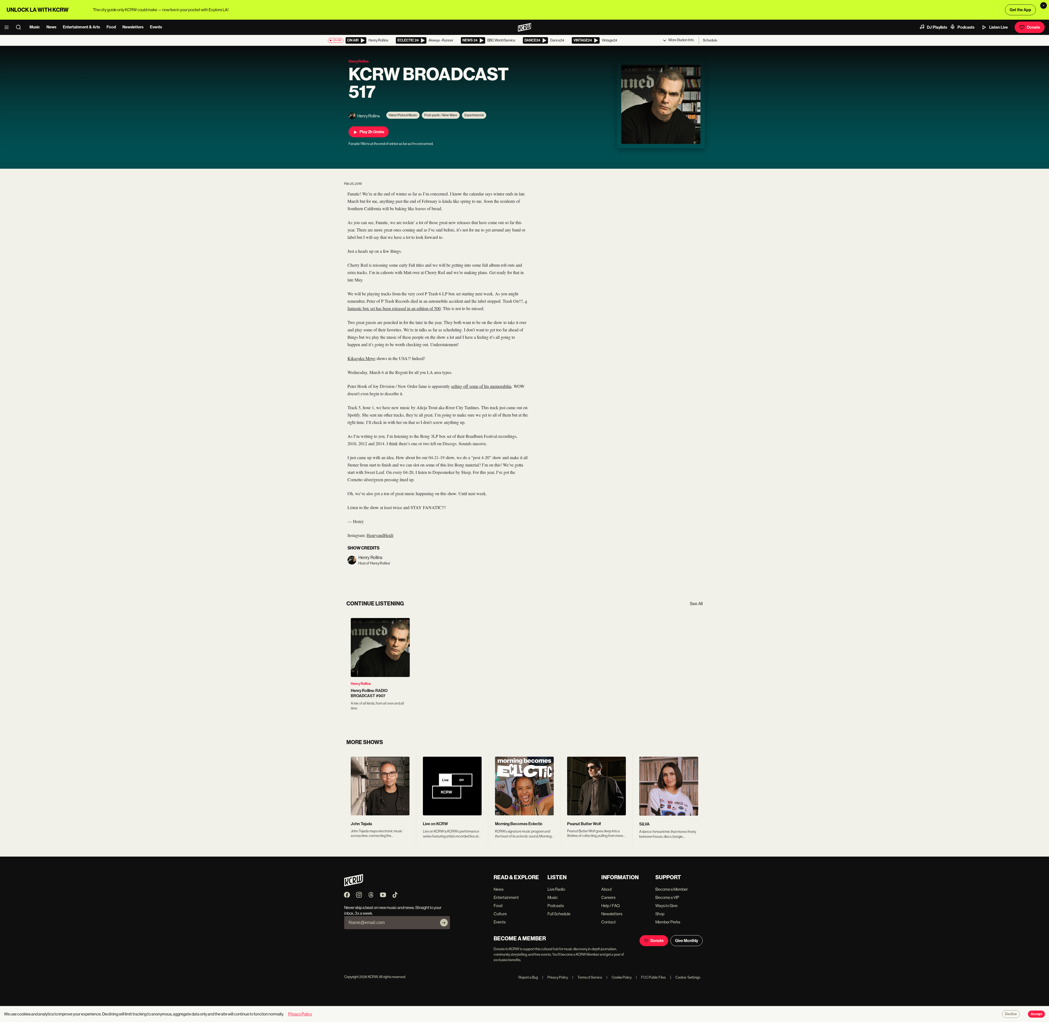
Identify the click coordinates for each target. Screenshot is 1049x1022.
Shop (659, 913)
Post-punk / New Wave (440, 115)
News (51, 27)
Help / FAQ (610, 905)
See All (696, 603)
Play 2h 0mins (372, 131)
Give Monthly (686, 940)
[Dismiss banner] (1043, 5)
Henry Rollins (361, 684)
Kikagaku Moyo (361, 358)
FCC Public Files (651, 977)
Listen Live (998, 27)
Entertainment (506, 897)
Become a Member (671, 889)
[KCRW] (353, 885)
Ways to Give (666, 905)
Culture (500, 913)
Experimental (474, 115)
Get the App (1020, 9)
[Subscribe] (444, 922)
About (606, 889)
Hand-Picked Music (403, 115)
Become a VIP (667, 897)
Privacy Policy (555, 977)
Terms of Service (587, 977)
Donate (1033, 27)
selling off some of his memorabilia (481, 386)
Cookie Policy (619, 977)
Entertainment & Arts (81, 27)
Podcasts (965, 27)
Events (156, 27)
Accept (1036, 1014)
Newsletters (132, 27)
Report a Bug (528, 977)
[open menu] (8, 27)
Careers (608, 897)
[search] (20, 27)
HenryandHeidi (380, 535)
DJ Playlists (937, 27)
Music (35, 27)
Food (111, 27)
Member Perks (667, 922)
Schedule (710, 40)
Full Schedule (558, 913)
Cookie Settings (687, 977)
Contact (608, 922)
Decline (1011, 1014)
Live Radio (556, 889)
